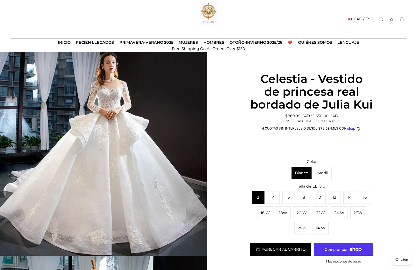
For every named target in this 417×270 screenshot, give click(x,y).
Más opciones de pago (343, 261)
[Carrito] (402, 19)
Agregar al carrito (284, 249)
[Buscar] (381, 19)
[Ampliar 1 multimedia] (103, 152)
